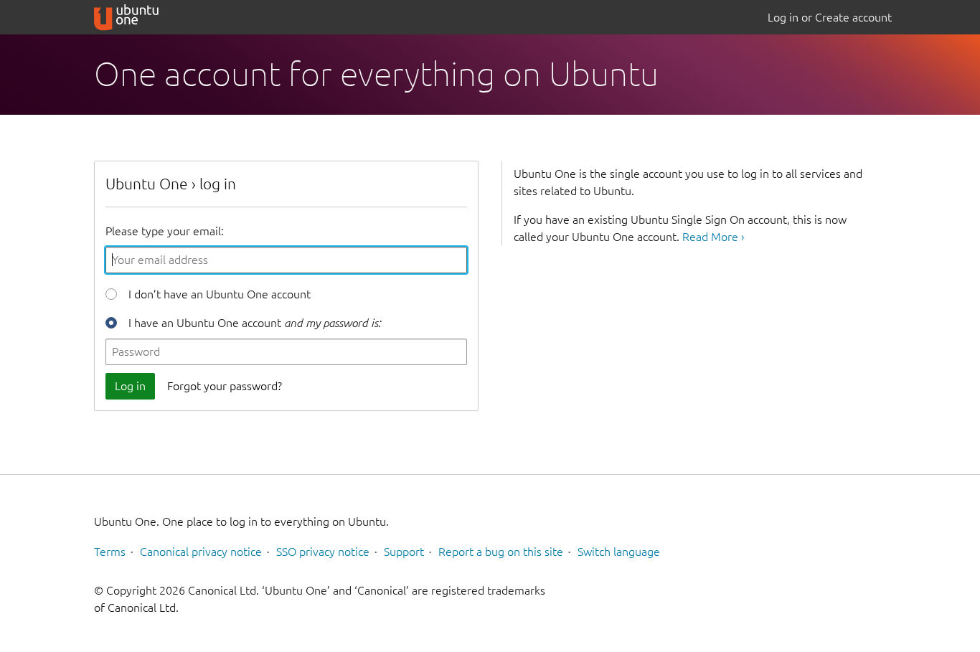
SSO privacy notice (322, 551)
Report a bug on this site (500, 551)
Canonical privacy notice (201, 551)
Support (404, 551)
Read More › (713, 236)
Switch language (619, 551)
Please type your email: (164, 231)
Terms (110, 551)
